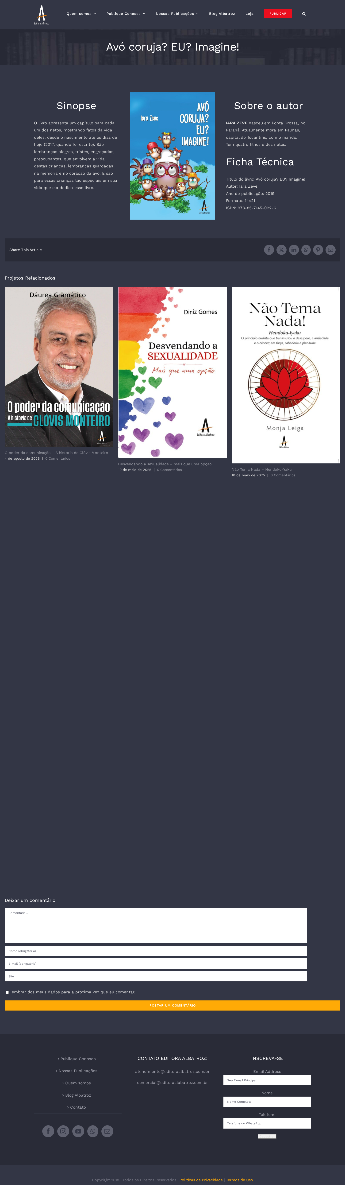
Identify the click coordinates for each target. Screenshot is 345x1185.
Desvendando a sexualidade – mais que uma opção (172, 372)
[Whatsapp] (92, 1131)
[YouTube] (78, 1131)
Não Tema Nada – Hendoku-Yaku (286, 375)
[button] (304, 13)
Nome (267, 1092)
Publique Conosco (78, 1058)
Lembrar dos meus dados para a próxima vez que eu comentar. (72, 992)
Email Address (267, 1071)
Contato (78, 1107)
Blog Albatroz (78, 1095)
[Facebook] (48, 1131)
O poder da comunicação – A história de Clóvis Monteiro (59, 366)
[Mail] (107, 1131)
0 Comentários (57, 458)
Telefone (267, 1114)
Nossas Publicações (78, 1070)
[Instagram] (63, 1131)
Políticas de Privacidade (201, 1180)
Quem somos (78, 1083)
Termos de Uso (239, 1180)
